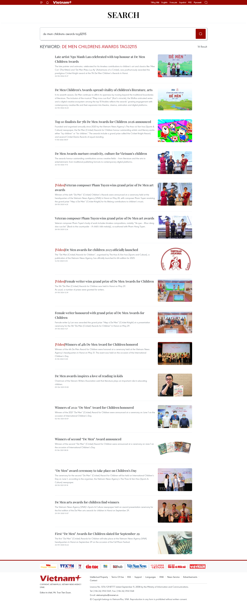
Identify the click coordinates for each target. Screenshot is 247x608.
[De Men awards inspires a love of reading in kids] (175, 385)
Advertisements (190, 576)
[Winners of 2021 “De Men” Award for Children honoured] (175, 416)
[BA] (197, 566)
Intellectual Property (99, 576)
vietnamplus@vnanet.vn (107, 595)
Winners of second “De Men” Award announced (88, 439)
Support (138, 576)
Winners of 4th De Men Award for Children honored (101, 344)
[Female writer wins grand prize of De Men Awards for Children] (175, 290)
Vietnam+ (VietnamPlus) (62, 2)
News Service (173, 576)
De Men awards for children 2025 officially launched (101, 250)
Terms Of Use (117, 576)
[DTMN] (177, 566)
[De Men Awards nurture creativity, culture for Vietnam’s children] (175, 162)
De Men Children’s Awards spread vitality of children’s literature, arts (104, 90)
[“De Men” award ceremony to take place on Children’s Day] (175, 479)
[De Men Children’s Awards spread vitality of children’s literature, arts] (175, 99)
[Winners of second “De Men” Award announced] (175, 448)
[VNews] (79, 566)
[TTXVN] (66, 566)
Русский (197, 2)
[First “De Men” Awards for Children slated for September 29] (175, 542)
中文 (190, 2)
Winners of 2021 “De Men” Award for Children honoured (94, 407)
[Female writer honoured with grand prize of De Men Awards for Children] (175, 321)
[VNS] (137, 566)
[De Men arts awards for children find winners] (175, 511)
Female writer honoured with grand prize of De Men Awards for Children (99, 315)
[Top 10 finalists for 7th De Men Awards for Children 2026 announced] (175, 130)
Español (182, 2)
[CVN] (157, 566)
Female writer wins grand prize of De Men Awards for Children (109, 281)
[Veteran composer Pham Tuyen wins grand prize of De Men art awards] (175, 194)
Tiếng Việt (155, 2)
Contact (93, 580)
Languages (150, 576)
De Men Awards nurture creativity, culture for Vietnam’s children (101, 153)
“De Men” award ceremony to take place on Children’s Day (96, 470)
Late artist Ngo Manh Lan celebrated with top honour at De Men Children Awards (100, 59)
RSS (129, 576)
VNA (161, 576)
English (164, 2)
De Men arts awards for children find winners (87, 502)
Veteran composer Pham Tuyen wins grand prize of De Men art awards (104, 187)
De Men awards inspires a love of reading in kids (89, 376)
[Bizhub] (118, 566)
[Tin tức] (92, 566)
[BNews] (105, 566)
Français (173, 2)
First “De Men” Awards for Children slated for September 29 (97, 533)
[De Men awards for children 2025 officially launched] (175, 258)
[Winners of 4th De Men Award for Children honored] (175, 353)
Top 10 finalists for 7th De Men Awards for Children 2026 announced (103, 121)
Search (123, 14)
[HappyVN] (48, 566)
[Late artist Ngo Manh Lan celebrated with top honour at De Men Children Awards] (175, 65)
